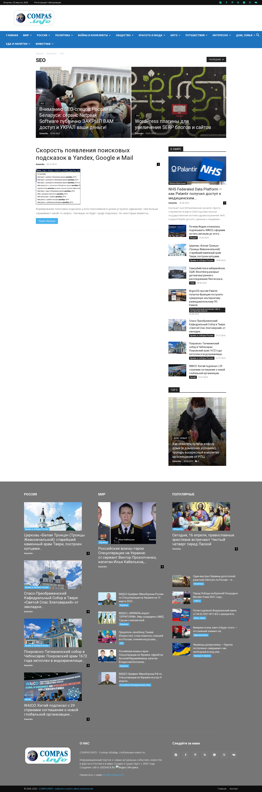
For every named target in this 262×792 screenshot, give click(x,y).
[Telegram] (244, 2)
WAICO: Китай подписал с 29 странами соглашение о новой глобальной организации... (207, 370)
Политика (62, 35)
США (192, 283)
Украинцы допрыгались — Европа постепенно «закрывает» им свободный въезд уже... (213, 648)
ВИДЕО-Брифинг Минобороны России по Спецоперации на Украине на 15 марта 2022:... (141, 598)
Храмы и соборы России (201, 260)
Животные (43, 43)
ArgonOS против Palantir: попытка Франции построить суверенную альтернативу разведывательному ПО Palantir (206, 298)
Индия (193, 237)
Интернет (52, 53)
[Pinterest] (232, 2)
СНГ (121, 643)
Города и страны (202, 655)
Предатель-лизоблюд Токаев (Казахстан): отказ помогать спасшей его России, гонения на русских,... (141, 636)
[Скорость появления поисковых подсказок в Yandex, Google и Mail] (98, 187)
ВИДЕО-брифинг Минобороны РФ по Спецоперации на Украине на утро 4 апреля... (140, 677)
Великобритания (177, 183)
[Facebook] (226, 2)
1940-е (197, 601)
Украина (103, 542)
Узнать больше (46, 221)
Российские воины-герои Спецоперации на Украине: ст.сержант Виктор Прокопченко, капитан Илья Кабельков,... (127, 555)
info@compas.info (113, 775)
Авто (174, 35)
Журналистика (201, 635)
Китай (193, 377)
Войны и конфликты (93, 35)
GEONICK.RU (107, 767)
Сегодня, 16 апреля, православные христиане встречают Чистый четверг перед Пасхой (203, 539)
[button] (257, 35)
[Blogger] (220, 2)
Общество (123, 35)
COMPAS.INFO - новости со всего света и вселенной (66, 788)
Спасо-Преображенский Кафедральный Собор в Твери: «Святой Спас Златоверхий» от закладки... (51, 600)
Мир (26, 35)
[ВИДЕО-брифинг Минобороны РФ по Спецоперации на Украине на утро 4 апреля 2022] (107, 678)
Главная (12, 35)
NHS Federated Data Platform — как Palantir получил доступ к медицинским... (195, 193)
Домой (39, 53)
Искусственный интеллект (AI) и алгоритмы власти (205, 310)
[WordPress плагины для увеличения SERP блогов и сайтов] (178, 108)
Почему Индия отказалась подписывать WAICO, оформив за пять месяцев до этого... (207, 230)
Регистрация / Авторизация (47, 2)
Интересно (220, 35)
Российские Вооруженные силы (135, 685)
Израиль (124, 624)
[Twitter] (250, 2)
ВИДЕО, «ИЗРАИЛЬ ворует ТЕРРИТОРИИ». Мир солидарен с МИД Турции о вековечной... (141, 617)
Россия (42, 35)
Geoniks (43, 133)
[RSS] (238, 2)
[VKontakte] (255, 2)
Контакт (234, 788)
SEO (42, 104)
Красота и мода (150, 35)
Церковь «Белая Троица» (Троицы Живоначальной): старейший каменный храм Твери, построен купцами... (54, 542)
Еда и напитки (16, 43)
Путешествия (195, 35)
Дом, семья (244, 35)
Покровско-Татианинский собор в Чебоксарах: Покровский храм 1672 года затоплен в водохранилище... (55, 656)
